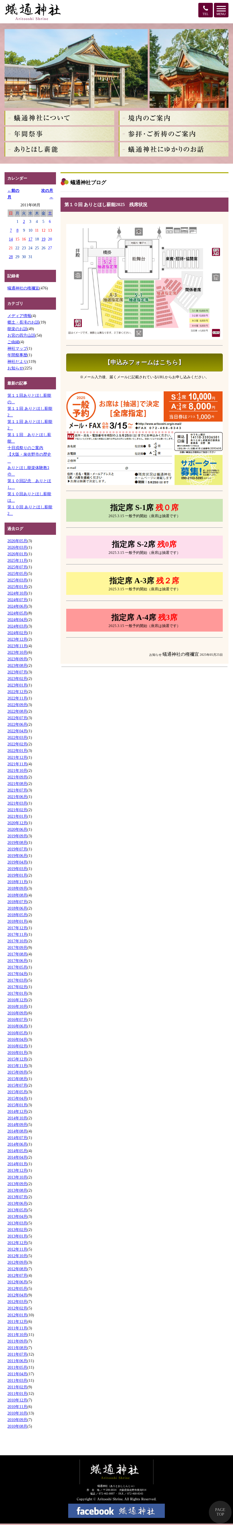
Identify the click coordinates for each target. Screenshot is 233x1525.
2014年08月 (17, 1131)
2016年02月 (17, 1046)
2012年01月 (17, 1315)
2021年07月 (17, 790)
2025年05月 (17, 573)
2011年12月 (17, 1321)
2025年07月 (17, 567)
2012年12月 (17, 1242)
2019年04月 (17, 862)
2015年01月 (17, 1105)
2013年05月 (17, 1210)
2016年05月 (17, 1033)
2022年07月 (17, 718)
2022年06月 (17, 724)
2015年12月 (17, 1059)
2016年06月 (17, 1026)
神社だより (17, 361)
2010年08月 (17, 1426)
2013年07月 (17, 1197)
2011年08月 (17, 1347)
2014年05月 (17, 1150)
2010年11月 (17, 1406)
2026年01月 (17, 554)
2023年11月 (17, 646)
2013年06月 (17, 1203)
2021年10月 (17, 770)
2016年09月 (17, 1013)
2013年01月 (17, 1236)
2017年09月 (17, 947)
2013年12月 (17, 1170)
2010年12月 (17, 1400)
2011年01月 (17, 1393)
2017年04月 (17, 973)
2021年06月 (17, 796)
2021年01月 (17, 816)
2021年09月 (17, 777)
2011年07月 (17, 1354)
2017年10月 (17, 941)
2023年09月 (17, 659)
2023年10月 (17, 652)
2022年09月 (17, 704)
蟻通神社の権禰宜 (23, 288)
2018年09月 (17, 888)
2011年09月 (17, 1341)
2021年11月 (17, 764)
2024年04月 (17, 619)
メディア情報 (19, 315)
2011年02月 (17, 1387)
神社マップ (17, 348)
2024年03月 (17, 626)
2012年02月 (17, 1308)
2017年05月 (17, 967)
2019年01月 (17, 875)
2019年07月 (17, 849)
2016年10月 (17, 1006)
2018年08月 (17, 895)
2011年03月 (17, 1380)
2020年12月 (17, 823)
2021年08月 (17, 783)
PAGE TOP (220, 1512)
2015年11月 (17, 1065)
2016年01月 (17, 1052)
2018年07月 (17, 901)
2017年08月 (17, 954)
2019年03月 (17, 868)
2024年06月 (17, 606)
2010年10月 (17, 1413)
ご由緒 (13, 342)
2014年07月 (17, 1137)
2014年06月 (17, 1144)
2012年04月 (17, 1295)
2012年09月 (17, 1262)
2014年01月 (17, 1164)
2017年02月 (17, 987)
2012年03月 (17, 1301)
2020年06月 (17, 829)
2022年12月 (17, 691)
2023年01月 (17, 685)
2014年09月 (17, 1124)
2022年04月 (17, 731)
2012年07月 (17, 1275)
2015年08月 (17, 1078)
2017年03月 (17, 980)
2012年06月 (17, 1282)
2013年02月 (17, 1229)
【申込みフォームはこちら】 (144, 362)
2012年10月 (17, 1255)
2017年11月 (17, 934)
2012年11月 (17, 1249)
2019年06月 (17, 855)
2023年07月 (17, 672)
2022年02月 (17, 744)
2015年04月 (17, 1098)
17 (30, 239)
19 (43, 239)
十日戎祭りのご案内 (25, 447)
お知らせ (15, 368)
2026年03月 (17, 547)
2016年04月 (17, 1039)
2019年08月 (17, 842)
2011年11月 (17, 1328)
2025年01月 (17, 586)
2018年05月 (17, 914)
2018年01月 (17, 921)
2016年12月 (17, 1000)
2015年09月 (17, 1072)
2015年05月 (17, 1092)
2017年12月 (17, 928)
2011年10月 (17, 1334)
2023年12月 (17, 639)
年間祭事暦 (17, 355)
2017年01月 (17, 993)
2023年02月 (17, 678)
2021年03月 (17, 803)
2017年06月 (17, 960)
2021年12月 (17, 757)
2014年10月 (17, 1118)
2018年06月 (17, 908)
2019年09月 (17, 836)
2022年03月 (17, 737)
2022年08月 (17, 711)
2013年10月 (17, 1177)
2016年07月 (17, 1019)
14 (11, 239)
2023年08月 (17, 665)
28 (11, 256)
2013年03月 (17, 1223)
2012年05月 (17, 1288)
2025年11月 (17, 560)
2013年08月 (17, 1190)
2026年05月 (17, 541)
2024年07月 (17, 599)
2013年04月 (17, 1216)
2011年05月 (17, 1367)
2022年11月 (17, 698)
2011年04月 (17, 1374)
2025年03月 (17, 580)
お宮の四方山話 (21, 335)
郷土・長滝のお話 (23, 322)
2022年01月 (17, 750)
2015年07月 (17, 1085)
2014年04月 (17, 1157)
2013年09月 (17, 1183)
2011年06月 (17, 1360)
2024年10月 (17, 593)
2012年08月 (17, 1269)
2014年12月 (17, 1111)
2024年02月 (17, 632)
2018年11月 (17, 881)
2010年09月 (17, 1419)
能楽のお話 (17, 328)
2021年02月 (17, 809)
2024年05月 (17, 613)
